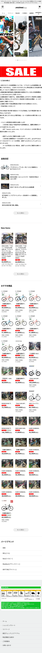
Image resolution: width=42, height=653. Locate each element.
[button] (3, 7)
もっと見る (20, 213)
